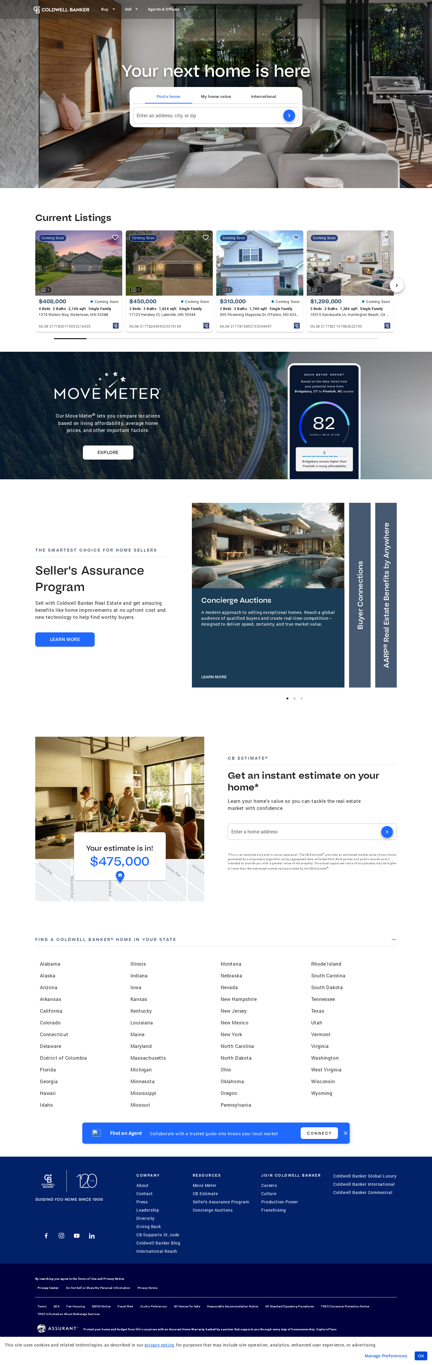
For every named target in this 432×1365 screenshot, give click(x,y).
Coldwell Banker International (364, 1184)
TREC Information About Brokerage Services (69, 1314)
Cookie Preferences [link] (153, 1306)
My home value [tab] (216, 96)
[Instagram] (61, 1235)
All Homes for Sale (187, 1306)
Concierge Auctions (213, 1210)
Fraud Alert (125, 1306)
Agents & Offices (163, 9)
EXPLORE (108, 452)
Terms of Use (87, 1279)
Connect (319, 1133)
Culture (269, 1193)
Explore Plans (326, 1329)
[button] (386, 595)
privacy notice (159, 1345)
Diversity (145, 1218)
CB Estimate (205, 1193)
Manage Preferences (386, 1356)
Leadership (147, 1210)
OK (421, 1356)
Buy (104, 9)
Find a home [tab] (168, 96)
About (142, 1185)
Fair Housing (75, 1306)
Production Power (279, 1202)
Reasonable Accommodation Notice (232, 1306)
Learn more (214, 676)
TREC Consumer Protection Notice (345, 1306)
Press (142, 1202)
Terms (42, 1306)
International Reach (156, 1251)
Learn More (65, 639)
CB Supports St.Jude (157, 1234)
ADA (56, 1306)
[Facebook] (46, 1235)
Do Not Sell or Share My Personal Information (98, 1288)
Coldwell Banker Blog (158, 1243)
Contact (144, 1193)
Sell (128, 9)
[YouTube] (76, 1235)
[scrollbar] (216, 338)
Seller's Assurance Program (221, 1202)
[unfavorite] (115, 237)
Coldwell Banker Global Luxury (365, 1176)
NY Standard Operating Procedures (289, 1306)
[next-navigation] (397, 285)
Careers (269, 1185)
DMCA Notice (101, 1306)
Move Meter (205, 1185)
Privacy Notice (113, 1279)
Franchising (273, 1210)
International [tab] (263, 96)
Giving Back (148, 1226)
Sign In (391, 9)
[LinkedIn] (92, 1235)
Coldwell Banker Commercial (363, 1192)
